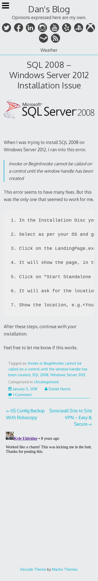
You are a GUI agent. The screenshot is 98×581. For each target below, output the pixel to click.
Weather (49, 50)
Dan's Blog (49, 9)
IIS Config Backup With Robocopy (25, 414)
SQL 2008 (40, 375)
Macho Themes (65, 569)
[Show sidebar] (5, 6)
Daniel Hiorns (60, 389)
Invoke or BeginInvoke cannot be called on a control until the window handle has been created (47, 369)
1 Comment (22, 395)
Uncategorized (46, 382)
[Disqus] (49, 492)
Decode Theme (33, 569)
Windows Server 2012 (67, 375)
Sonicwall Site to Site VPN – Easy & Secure (70, 417)
